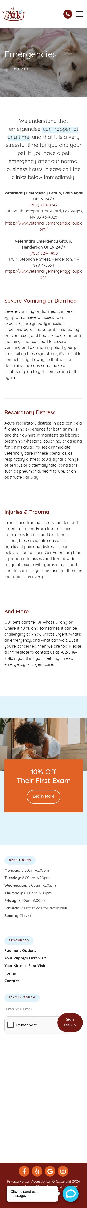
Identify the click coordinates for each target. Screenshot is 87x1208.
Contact (11, 981)
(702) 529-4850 (43, 254)
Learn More (43, 797)
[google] (50, 1171)
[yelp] (37, 1171)
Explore (21, 69)
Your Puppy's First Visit (25, 958)
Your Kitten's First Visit (24, 966)
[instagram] (63, 1171)
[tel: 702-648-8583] (67, 14)
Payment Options (20, 951)
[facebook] (24, 1171)
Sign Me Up (70, 1022)
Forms (10, 973)
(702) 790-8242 (43, 206)
